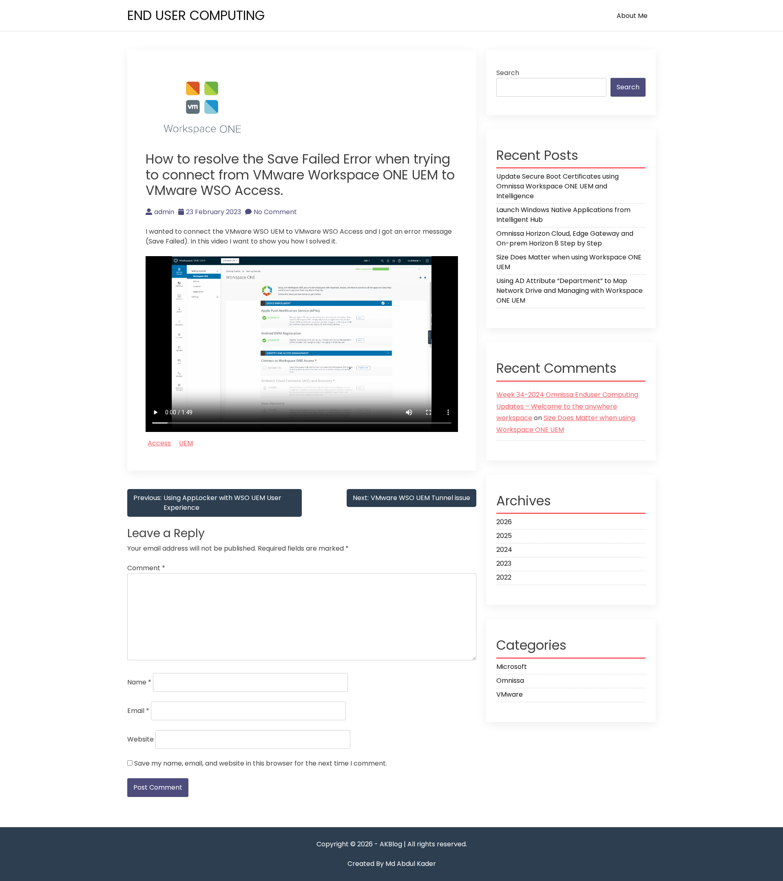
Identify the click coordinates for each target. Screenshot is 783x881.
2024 (504, 549)
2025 (504, 535)
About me (632, 15)
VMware (509, 694)
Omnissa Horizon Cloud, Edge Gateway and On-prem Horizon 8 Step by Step (564, 238)
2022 (503, 577)
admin (164, 212)
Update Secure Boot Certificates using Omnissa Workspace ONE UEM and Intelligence (557, 186)
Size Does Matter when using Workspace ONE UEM (568, 262)
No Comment (275, 212)
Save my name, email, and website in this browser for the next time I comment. (260, 763)
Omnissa (510, 680)
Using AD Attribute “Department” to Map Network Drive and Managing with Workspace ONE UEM (569, 290)
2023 (503, 563)
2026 (504, 522)
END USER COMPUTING (196, 15)
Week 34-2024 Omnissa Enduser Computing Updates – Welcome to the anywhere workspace (567, 406)
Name (139, 682)
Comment (146, 568)
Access (159, 443)
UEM (186, 443)
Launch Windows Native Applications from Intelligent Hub (563, 214)
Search (507, 72)
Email (138, 710)
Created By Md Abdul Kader (391, 863)
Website (140, 739)
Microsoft (511, 666)
